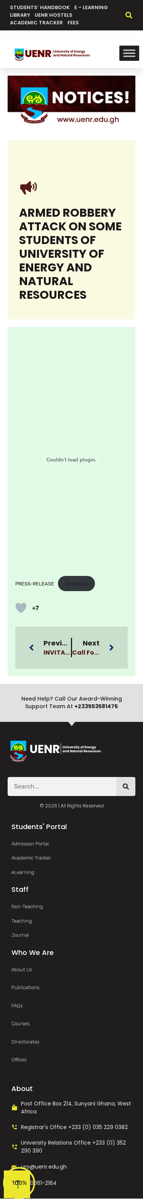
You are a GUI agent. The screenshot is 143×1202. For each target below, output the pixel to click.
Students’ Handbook (40, 7)
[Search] (125, 786)
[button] (129, 15)
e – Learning (91, 7)
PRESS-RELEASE (34, 584)
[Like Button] (21, 608)
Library (20, 15)
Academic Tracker (36, 22)
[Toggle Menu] (129, 53)
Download (76, 584)
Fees (73, 22)
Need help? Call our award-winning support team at (71, 702)
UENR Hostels (53, 15)
